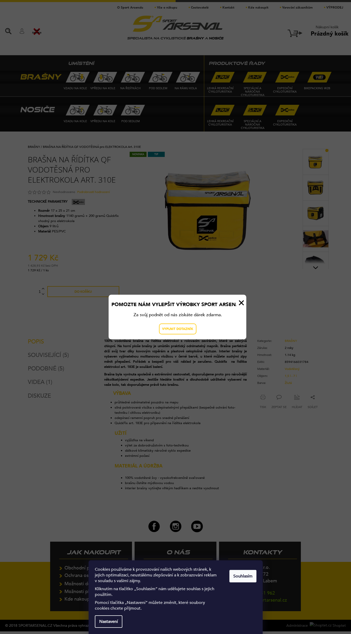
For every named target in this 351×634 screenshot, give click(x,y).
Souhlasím (243, 576)
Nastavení (108, 621)
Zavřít (241, 303)
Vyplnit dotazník (177, 329)
